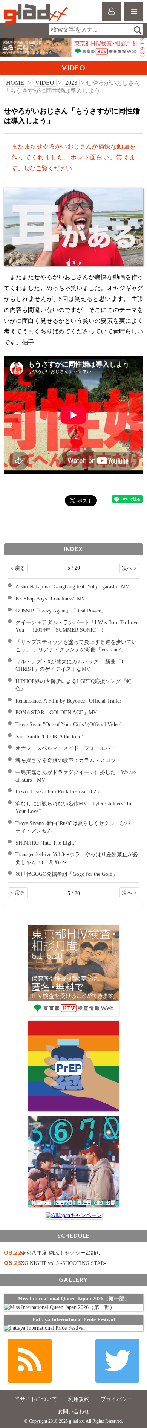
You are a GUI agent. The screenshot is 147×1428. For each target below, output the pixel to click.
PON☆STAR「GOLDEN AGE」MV (56, 712)
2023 (71, 82)
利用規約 (78, 1399)
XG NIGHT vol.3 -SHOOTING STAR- (63, 1263)
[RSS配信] (30, 1361)
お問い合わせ (73, 1411)
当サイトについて (36, 1399)
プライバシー (116, 1399)
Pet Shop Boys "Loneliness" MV (50, 599)
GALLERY (73, 1279)
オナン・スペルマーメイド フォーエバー (65, 748)
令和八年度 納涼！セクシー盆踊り (61, 1253)
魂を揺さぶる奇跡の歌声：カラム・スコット (68, 760)
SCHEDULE (73, 1235)
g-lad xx (37, 14)
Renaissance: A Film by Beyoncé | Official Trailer (68, 701)
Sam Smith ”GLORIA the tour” (49, 736)
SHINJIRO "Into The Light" (46, 843)
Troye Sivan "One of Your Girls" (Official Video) (68, 724)
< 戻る (17, 568)
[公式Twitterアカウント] (117, 1361)
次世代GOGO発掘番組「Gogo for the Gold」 (66, 874)
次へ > (129, 568)
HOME (15, 82)
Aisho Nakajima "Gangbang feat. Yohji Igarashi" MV (72, 586)
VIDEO (44, 82)
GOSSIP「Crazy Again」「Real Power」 (60, 611)
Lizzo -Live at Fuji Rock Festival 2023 (57, 791)
